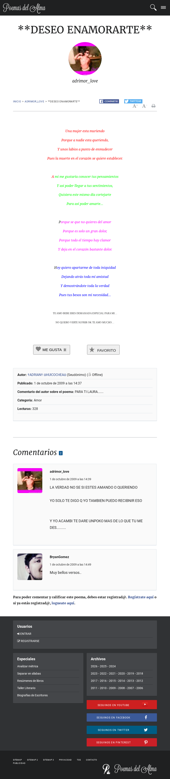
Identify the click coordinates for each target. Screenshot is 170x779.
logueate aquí (63, 603)
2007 (130, 688)
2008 (121, 688)
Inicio (17, 101)
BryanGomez (59, 557)
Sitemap (17, 760)
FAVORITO (106, 350)
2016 (103, 680)
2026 (94, 666)
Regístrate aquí (141, 597)
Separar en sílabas (29, 673)
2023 (94, 673)
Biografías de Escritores (32, 695)
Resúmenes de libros (30, 680)
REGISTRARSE (30, 641)
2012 (139, 680)
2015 (112, 680)
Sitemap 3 (48, 760)
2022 (103, 673)
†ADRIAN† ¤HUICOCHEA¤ (47, 375)
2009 (112, 688)
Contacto (91, 760)
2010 (103, 688)
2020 (121, 673)
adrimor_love (34, 101)
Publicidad (19, 763)
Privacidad (65, 760)
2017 (94, 680)
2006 (139, 688)
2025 (103, 666)
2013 (130, 680)
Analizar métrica (27, 666)
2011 (94, 688)
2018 (139, 673)
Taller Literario (26, 688)
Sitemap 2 (32, 760)
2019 (130, 673)
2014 (121, 680)
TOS (79, 760)
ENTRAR (25, 633)
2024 (112, 666)
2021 (112, 673)
